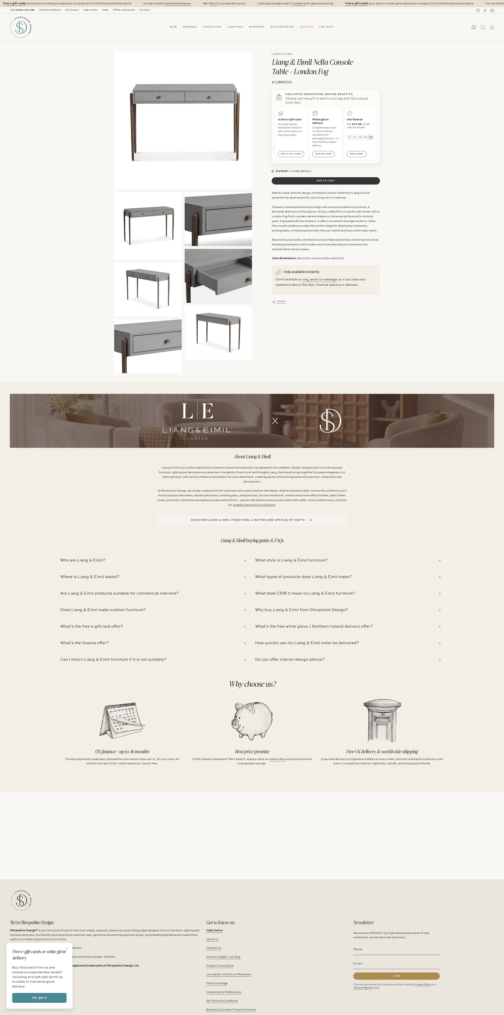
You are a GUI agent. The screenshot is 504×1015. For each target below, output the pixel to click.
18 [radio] (360, 137)
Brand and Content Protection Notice (231, 1009)
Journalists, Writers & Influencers (228, 974)
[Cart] (491, 27)
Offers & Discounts (124, 10)
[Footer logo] (21, 900)
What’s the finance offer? (84, 643)
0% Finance (72, 10)
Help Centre (90, 10)
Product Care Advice (219, 965)
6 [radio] (349, 137)
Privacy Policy (422, 984)
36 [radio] (370, 137)
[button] (190, 27)
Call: (22, 10)
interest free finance (177, 3)
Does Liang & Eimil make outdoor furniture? (102, 610)
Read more (356, 154)
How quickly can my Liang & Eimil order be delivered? (307, 643)
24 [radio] (365, 137)
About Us (212, 939)
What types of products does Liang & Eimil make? (303, 577)
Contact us (299, 3)
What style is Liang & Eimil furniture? (291, 560)
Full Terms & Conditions (222, 1000)
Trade (105, 10)
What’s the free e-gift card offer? (91, 627)
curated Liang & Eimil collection (254, 505)
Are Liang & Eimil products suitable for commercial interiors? (119, 594)
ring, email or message (319, 279)
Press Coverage (217, 983)
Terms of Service (362, 987)
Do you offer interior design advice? (289, 660)
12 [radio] (355, 137)
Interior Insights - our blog (223, 957)
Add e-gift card (291, 154)
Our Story (144, 10)
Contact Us (213, 948)
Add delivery (323, 154)
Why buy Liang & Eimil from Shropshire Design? (301, 610)
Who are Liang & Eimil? (82, 560)
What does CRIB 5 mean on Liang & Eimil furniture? (305, 594)
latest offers (278, 759)
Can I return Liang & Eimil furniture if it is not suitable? (113, 660)
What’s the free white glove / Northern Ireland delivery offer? (314, 627)
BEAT (214, 3)
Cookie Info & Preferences (223, 992)
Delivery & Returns (50, 10)
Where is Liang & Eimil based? (89, 577)
